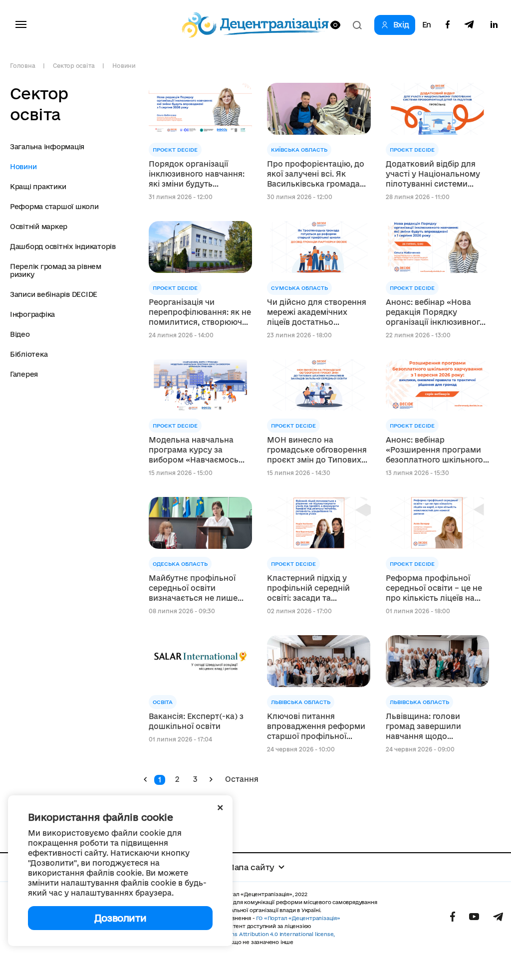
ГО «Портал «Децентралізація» (298, 918)
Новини (124, 65)
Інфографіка (32, 314)
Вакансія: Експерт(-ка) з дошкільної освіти (196, 721)
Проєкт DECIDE (175, 150)
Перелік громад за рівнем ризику (55, 270)
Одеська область (180, 564)
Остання (241, 779)
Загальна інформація (47, 147)
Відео (20, 334)
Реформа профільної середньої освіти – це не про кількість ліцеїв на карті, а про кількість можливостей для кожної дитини (436, 588)
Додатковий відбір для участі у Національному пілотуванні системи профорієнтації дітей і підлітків (433, 174)
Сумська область (299, 288)
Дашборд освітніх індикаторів (63, 246)
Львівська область (300, 702)
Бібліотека (28, 354)
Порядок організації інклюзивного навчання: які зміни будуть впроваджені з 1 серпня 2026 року (197, 174)
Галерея (24, 374)
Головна (22, 65)
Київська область (299, 150)
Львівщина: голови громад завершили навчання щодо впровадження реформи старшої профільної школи (435, 726)
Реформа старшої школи (54, 207)
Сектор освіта (73, 65)
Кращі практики (38, 187)
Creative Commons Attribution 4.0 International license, (260, 934)
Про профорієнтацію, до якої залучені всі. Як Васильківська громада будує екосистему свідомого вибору (315, 174)
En (426, 25)
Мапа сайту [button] (250, 867)
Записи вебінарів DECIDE (53, 294)
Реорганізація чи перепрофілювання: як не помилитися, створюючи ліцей (200, 312)
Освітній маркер (38, 227)
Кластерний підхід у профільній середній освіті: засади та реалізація (308, 588)
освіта (163, 702)
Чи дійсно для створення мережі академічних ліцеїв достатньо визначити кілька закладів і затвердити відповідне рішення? (316, 312)
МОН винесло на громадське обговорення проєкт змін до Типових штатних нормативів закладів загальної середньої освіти (317, 450)
